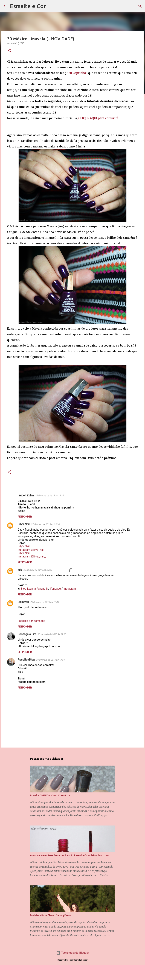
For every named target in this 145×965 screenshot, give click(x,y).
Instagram (69, 588)
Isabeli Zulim (26, 495)
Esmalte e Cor (28, 6)
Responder (25, 516)
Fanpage (55, 588)
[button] (9, 50)
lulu (20, 569)
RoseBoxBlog (26, 659)
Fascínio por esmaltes (31, 621)
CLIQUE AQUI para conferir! (98, 118)
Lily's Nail (24, 524)
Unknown (23, 602)
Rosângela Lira (27, 634)
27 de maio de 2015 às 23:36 (45, 524)
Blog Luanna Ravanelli (34, 588)
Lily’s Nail (24, 546)
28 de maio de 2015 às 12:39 (44, 602)
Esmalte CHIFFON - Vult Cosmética (50, 795)
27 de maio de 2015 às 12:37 (49, 495)
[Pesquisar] (51, 6)
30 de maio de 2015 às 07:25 (51, 634)
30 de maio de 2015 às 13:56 (50, 659)
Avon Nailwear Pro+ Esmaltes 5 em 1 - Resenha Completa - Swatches (69, 855)
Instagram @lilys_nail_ (32, 549)
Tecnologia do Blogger (74, 952)
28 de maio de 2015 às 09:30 (37, 570)
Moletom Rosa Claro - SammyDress (50, 915)
